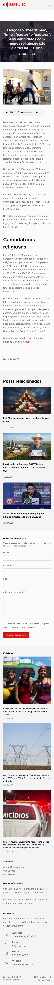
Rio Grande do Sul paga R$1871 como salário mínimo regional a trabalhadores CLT (24, 467)
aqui (26, 341)
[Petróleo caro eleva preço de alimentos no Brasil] (27, 400)
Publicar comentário (16, 635)
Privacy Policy (44, 980)
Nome (7, 552)
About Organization (13, 867)
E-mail (7, 565)
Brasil (33, 54)
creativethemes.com (22, 964)
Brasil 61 (14, 359)
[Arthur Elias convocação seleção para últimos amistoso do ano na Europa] (27, 496)
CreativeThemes (11, 979)
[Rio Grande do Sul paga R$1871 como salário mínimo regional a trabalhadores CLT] (27, 446)
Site (5, 579)
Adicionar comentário (14, 592)
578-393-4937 (20, 945)
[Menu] (49, 5)
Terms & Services (42, 977)
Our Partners (9, 874)
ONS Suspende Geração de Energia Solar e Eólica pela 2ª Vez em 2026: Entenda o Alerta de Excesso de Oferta (26, 778)
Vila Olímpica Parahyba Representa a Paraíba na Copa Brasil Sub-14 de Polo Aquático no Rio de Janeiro (25, 711)
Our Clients (9, 870)
